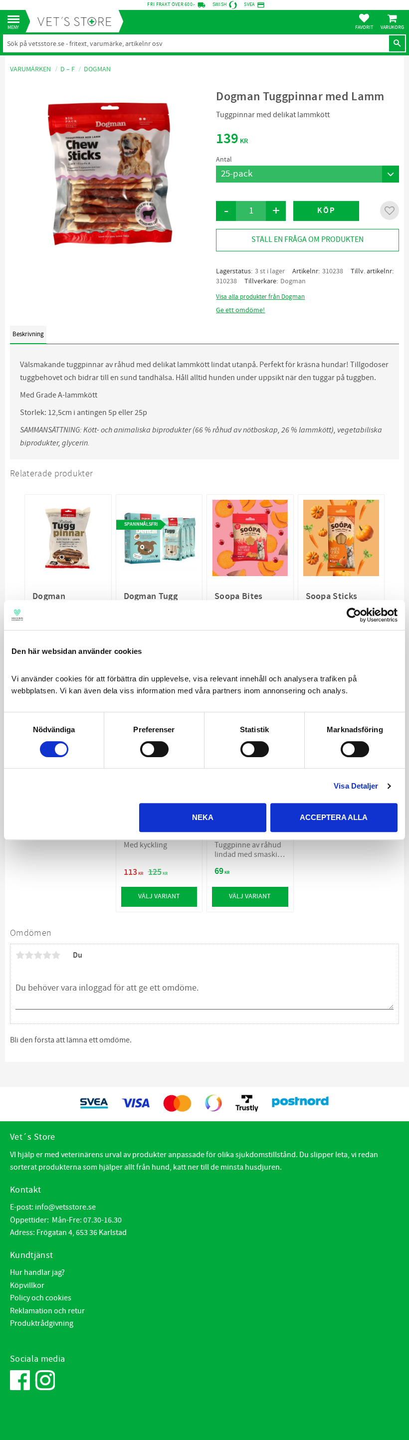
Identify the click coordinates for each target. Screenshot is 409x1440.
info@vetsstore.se (65, 1207)
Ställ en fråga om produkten (307, 239)
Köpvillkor (27, 1285)
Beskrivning (28, 334)
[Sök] (397, 43)
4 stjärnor (46, 955)
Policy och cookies (40, 1298)
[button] (16, 19)
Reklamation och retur (47, 1311)
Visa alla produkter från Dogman (260, 297)
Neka (202, 817)
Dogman (293, 281)
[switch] (154, 749)
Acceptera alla (334, 817)
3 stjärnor (37, 955)
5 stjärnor (55, 955)
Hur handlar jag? (37, 1272)
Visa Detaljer (356, 786)
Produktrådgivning (41, 1323)
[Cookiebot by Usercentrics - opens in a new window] (354, 615)
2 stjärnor (28, 955)
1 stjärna (19, 955)
